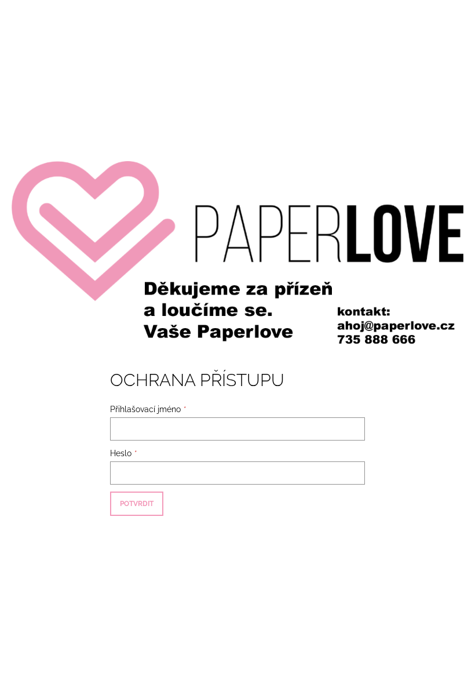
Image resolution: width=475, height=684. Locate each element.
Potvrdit (137, 504)
